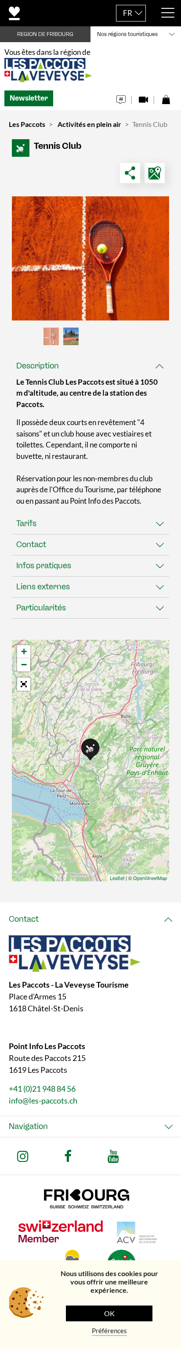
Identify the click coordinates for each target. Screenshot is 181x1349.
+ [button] (24, 651)
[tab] (90, 366)
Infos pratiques (43, 565)
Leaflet (117, 877)
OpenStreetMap (150, 877)
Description (37, 366)
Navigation (28, 1126)
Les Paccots (27, 124)
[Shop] (165, 97)
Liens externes (43, 587)
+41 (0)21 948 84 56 (42, 1088)
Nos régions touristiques (127, 34)
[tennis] (90, 258)
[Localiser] (155, 173)
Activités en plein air (89, 124)
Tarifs (26, 523)
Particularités (41, 608)
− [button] (24, 664)
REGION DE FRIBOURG (45, 34)
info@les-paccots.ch (43, 1100)
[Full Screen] (23, 684)
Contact (31, 544)
